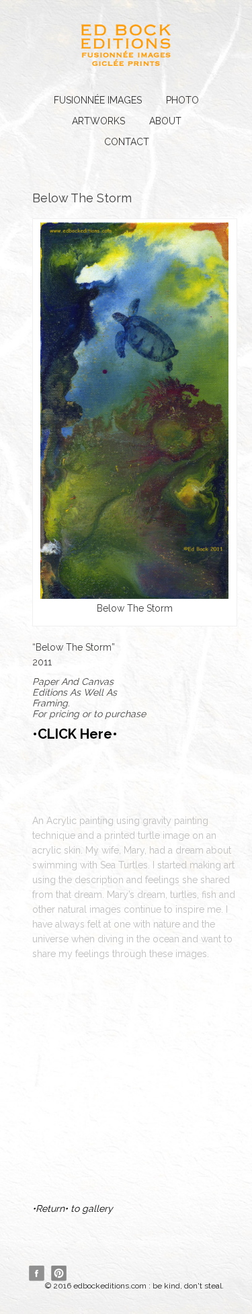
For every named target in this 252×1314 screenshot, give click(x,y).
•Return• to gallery (72, 1208)
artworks (98, 121)
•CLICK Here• (75, 734)
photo (182, 100)
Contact (126, 141)
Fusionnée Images (98, 100)
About (165, 121)
